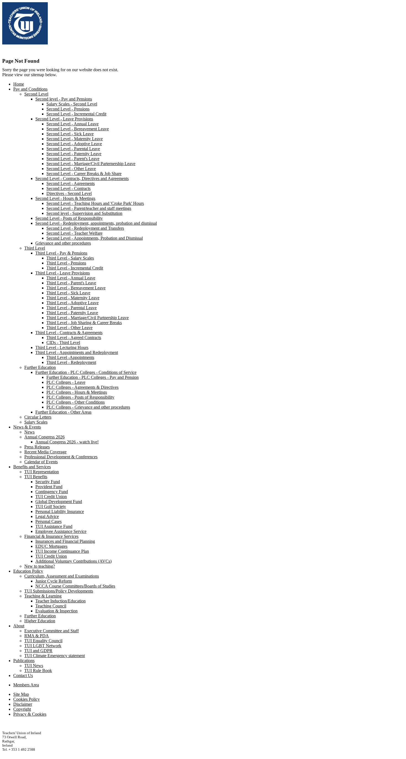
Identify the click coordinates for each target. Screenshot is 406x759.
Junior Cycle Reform (53, 581)
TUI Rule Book (38, 670)
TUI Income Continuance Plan (62, 551)
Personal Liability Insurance (59, 511)
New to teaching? (39, 566)
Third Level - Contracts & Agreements (68, 332)
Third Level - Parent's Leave (71, 283)
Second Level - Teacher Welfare (74, 233)
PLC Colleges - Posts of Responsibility (80, 397)
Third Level (34, 248)
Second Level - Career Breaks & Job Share (84, 173)
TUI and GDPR (38, 650)
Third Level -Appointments (70, 357)
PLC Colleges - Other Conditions (75, 402)
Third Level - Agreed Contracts (73, 337)
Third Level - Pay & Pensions (61, 253)
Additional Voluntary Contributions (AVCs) (73, 561)
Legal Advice (47, 516)
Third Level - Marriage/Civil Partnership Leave (87, 317)
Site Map (21, 694)
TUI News (33, 665)
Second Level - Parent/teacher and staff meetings (88, 208)
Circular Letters (37, 417)
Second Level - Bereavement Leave (77, 128)
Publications (24, 660)
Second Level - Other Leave (71, 168)
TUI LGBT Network (42, 645)
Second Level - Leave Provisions (64, 119)
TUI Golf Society (50, 506)
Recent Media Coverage (45, 451)
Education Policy (28, 571)
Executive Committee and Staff (51, 630)
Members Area (26, 685)
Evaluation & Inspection (56, 611)
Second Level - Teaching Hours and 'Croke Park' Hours (95, 203)
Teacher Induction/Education (60, 601)
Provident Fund (48, 486)
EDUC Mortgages (51, 546)
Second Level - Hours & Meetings (65, 198)
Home (18, 84)
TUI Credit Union (51, 496)
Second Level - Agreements (70, 183)
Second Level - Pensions (67, 109)
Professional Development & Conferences (60, 456)
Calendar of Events (41, 461)
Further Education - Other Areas (63, 412)
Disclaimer (22, 704)
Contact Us (23, 675)
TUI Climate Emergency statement (54, 655)
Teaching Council (50, 606)
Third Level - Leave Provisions (62, 273)
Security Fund (47, 481)
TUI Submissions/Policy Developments (58, 591)
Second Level (36, 94)
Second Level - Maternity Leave (74, 138)
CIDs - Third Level (63, 342)
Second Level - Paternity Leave (73, 153)
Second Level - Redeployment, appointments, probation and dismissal (96, 223)
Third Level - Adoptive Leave (72, 302)
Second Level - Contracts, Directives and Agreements (82, 178)
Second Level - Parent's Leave (72, 158)
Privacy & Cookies (29, 714)
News (29, 432)
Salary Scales (36, 422)
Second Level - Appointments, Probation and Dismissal (94, 238)
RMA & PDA (36, 635)
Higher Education (39, 620)
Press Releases (37, 447)
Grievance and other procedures (63, 243)
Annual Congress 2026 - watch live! (67, 442)
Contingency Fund (51, 491)
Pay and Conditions (30, 89)
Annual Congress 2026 (44, 437)
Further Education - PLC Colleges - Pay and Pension (92, 377)
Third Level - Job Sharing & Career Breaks (84, 322)
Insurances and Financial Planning (65, 541)
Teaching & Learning (43, 596)
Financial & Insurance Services (51, 536)
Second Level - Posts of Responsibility (69, 218)
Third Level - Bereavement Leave (76, 287)
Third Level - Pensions (66, 263)
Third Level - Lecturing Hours (61, 347)
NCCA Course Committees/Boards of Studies (75, 586)
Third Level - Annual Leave (70, 278)
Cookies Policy (26, 699)
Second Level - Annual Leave (72, 123)
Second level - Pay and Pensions (63, 99)
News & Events (27, 427)
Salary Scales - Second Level (71, 104)
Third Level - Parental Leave (71, 307)
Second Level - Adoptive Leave (74, 143)
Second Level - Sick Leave (70, 133)
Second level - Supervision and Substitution (84, 213)
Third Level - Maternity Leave (72, 297)
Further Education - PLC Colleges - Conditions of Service (85, 372)
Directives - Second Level (69, 193)
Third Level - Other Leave (69, 327)
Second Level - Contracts (68, 188)
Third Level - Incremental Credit (74, 268)
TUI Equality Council (43, 640)
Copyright (22, 709)
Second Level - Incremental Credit (76, 114)
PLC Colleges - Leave (65, 382)
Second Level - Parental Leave (73, 148)
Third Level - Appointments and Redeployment (76, 352)
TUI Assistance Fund (53, 526)
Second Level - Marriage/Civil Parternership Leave (90, 163)
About (18, 625)
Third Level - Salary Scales (70, 258)
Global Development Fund (58, 501)
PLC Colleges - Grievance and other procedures (88, 407)
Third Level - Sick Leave (68, 292)
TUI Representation (41, 471)
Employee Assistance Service (60, 531)
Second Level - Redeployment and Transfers (85, 228)
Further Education (40, 367)
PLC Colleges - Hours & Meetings (76, 392)
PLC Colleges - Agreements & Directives (82, 387)
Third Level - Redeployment (71, 362)
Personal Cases (48, 521)
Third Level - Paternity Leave (72, 312)
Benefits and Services (32, 466)
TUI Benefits (35, 476)
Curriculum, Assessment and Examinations (61, 576)
